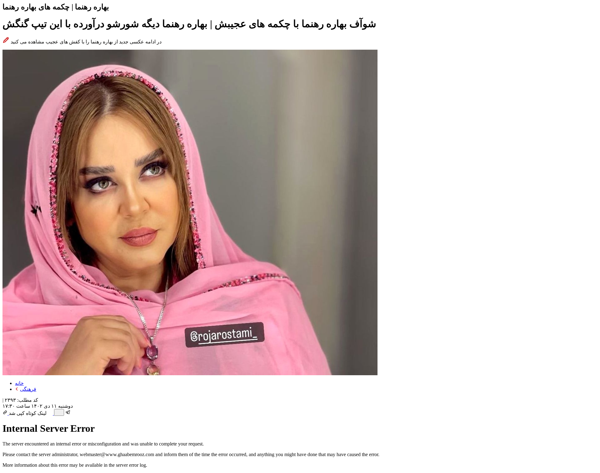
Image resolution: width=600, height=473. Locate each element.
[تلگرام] (68, 413)
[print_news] (59, 412)
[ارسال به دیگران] (51, 413)
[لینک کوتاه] (5, 413)
